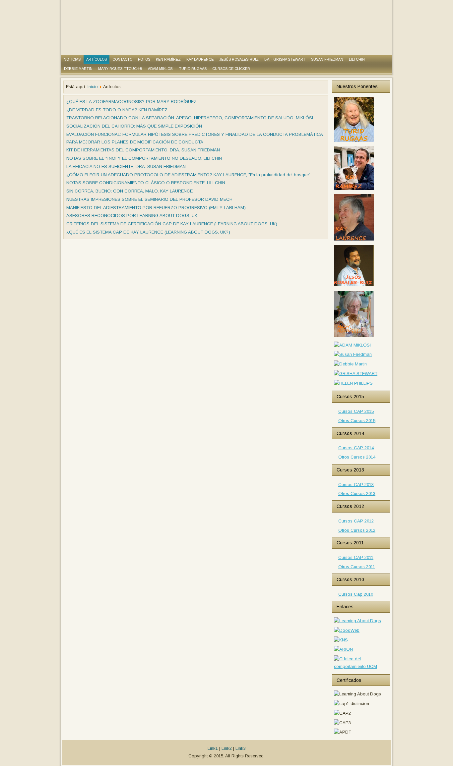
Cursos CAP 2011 (355, 557)
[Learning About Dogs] (357, 620)
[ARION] (343, 649)
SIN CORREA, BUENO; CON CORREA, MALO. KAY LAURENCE (129, 191)
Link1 (213, 748)
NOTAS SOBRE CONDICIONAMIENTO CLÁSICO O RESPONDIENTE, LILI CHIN (145, 182)
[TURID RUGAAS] (354, 141)
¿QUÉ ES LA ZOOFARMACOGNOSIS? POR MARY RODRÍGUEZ (131, 101)
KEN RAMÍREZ (168, 59)
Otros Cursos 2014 (356, 457)
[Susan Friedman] (353, 354)
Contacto (122, 59)
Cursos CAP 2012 (356, 521)
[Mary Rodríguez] (354, 336)
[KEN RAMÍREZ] (354, 189)
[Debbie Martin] (350, 363)
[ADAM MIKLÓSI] (352, 345)
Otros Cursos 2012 (356, 530)
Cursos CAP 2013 (356, 484)
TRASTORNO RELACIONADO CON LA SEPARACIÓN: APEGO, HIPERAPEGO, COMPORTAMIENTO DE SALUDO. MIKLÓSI (189, 117)
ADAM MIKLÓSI (160, 69)
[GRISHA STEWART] (355, 373)
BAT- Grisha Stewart (284, 59)
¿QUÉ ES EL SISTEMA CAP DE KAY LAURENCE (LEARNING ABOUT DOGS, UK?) (148, 232)
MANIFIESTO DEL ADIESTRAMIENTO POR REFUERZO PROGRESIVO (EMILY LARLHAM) (156, 207)
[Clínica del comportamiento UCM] (361, 666)
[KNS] (341, 639)
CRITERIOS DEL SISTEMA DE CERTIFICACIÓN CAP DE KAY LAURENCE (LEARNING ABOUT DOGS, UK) (171, 223)
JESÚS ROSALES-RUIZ (239, 59)
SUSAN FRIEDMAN (327, 59)
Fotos (144, 59)
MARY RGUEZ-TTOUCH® (120, 69)
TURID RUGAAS (193, 69)
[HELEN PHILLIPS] (353, 383)
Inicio (93, 86)
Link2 (227, 748)
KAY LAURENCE (200, 59)
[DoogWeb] (346, 630)
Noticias (72, 59)
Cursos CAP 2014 (356, 447)
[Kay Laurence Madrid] (354, 240)
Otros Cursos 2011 (356, 566)
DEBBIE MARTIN (78, 69)
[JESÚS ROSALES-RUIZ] (354, 285)
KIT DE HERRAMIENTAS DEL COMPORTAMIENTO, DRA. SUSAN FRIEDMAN (143, 149)
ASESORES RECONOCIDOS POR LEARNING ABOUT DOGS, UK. (132, 215)
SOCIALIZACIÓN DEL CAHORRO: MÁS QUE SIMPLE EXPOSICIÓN (134, 126)
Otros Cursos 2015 (356, 420)
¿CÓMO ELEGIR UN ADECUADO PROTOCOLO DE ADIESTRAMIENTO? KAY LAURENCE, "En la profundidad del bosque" (188, 174)
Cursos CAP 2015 (356, 411)
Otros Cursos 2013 (356, 493)
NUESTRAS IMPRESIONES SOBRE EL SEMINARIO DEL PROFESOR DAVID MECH (149, 199)
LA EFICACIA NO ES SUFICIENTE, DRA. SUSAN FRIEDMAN (126, 166)
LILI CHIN (357, 59)
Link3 (240, 748)
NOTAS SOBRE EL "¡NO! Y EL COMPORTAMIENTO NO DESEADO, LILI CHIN (144, 158)
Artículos (96, 59)
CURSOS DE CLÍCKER (231, 69)
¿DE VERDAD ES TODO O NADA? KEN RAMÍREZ (116, 109)
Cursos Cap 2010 (355, 594)
